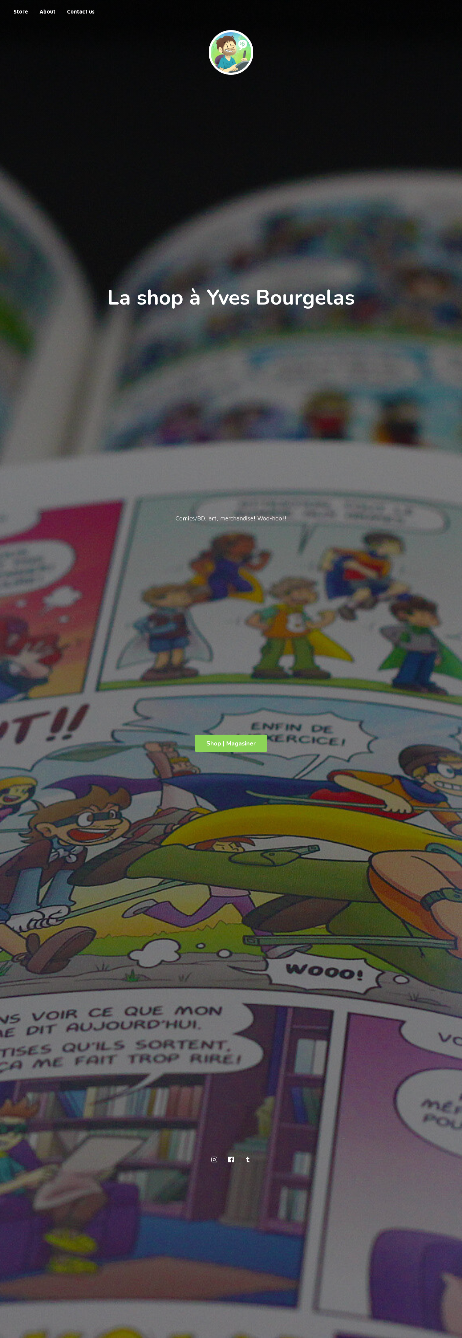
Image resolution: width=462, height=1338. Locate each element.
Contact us (81, 11)
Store (21, 11)
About (47, 11)
